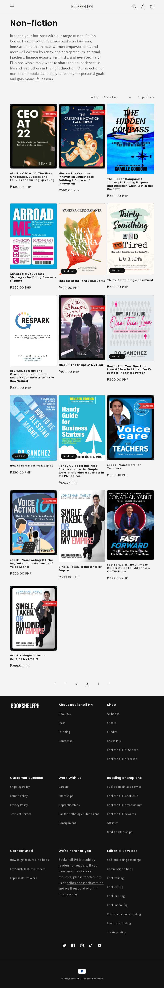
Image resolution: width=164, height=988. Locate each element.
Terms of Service (21, 814)
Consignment (67, 823)
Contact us (66, 741)
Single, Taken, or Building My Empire (80, 568)
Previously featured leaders (27, 869)
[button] (12, 6)
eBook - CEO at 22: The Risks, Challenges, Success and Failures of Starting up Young (32, 177)
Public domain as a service (124, 786)
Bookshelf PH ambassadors (124, 805)
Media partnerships (119, 832)
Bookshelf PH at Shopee (122, 750)
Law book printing (119, 923)
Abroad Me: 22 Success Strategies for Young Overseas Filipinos (33, 277)
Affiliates (112, 823)
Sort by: (94, 97)
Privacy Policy (19, 805)
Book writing (115, 878)
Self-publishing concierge (124, 860)
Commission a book (120, 869)
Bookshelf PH (75, 979)
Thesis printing (116, 932)
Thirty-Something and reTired (130, 280)
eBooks (112, 723)
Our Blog (64, 732)
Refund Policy (19, 796)
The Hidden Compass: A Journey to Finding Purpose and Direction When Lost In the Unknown (130, 184)
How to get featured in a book (29, 860)
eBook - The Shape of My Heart (82, 365)
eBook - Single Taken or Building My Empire (28, 657)
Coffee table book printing (124, 914)
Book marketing (117, 905)
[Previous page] (55, 684)
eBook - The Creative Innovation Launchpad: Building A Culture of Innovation (76, 179)
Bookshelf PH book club (122, 796)
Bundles (112, 732)
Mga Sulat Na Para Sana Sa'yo (82, 281)
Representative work (23, 878)
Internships (66, 796)
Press (62, 723)
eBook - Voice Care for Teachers (124, 466)
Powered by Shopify (93, 979)
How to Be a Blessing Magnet (31, 465)
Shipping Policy (20, 786)
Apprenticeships (69, 805)
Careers (64, 786)
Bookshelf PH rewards (121, 814)
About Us (65, 714)
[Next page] (109, 684)
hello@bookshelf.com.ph (85, 883)
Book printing (116, 896)
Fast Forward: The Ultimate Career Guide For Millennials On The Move (128, 568)
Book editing (115, 887)
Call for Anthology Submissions (79, 814)
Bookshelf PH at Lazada (122, 759)
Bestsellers (114, 741)
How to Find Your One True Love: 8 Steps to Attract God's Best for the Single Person (129, 370)
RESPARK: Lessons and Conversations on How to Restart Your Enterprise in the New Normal (32, 376)
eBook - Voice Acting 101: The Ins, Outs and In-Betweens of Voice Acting (31, 564)
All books (113, 714)
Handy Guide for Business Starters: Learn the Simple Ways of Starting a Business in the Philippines (81, 471)
